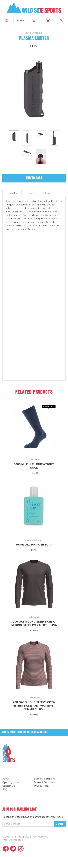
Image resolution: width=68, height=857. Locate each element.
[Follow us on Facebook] (5, 849)
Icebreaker (34, 617)
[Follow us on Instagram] (20, 849)
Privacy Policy (41, 785)
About (5, 778)
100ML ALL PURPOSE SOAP (34, 544)
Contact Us (8, 785)
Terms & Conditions (44, 782)
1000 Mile (34, 459)
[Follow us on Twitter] (13, 849)
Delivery (30, 193)
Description (12, 193)
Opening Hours (10, 782)
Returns (46, 193)
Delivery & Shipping (45, 778)
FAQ (4, 789)
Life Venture (34, 540)
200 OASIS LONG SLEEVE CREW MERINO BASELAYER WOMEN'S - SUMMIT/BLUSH (34, 706)
